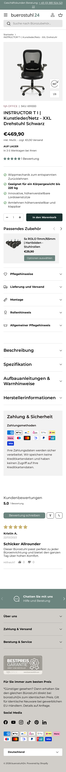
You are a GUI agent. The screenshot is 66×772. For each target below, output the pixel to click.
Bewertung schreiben (24, 515)
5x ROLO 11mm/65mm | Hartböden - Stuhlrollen (39, 242)
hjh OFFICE (10, 106)
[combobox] (33, 23)
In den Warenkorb (44, 217)
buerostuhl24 (18, 763)
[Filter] (50, 515)
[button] (60, 15)
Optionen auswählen (39, 258)
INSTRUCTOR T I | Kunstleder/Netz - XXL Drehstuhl (30, 37)
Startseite (9, 34)
